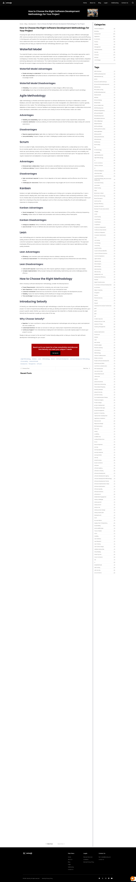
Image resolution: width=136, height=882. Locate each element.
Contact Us (124, 3)
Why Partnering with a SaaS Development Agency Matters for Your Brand (54, 514)
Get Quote (55, 353)
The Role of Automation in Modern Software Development (47, 790)
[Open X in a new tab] (102, 878)
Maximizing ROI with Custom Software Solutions (42, 808)
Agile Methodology (25, 359)
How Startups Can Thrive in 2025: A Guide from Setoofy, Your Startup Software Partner (51, 682)
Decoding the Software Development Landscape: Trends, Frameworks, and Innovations (54, 752)
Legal (105, 3)
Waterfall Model (33, 361)
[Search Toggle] (132, 3)
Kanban (34, 359)
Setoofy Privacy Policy (88, 862)
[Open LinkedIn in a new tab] (108, 878)
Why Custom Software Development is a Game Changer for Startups (52, 663)
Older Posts (50, 844)
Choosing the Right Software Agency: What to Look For (45, 429)
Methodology (46, 359)
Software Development (62, 359)
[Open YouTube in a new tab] (111, 878)
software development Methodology (80, 359)
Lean (39, 359)
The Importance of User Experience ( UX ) (39, 771)
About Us (92, 3)
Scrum (53, 359)
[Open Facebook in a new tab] (99, 878)
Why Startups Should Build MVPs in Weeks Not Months (45, 600)
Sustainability (24, 361)
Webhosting (114, 3)
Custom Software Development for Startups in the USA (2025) (48, 581)
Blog (99, 3)
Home (85, 3)
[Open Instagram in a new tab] (106, 878)
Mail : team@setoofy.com (105, 857)
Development (32, 24)
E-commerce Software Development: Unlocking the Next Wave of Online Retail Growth (53, 827)
